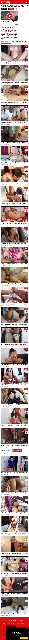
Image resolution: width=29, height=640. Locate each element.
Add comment (17, 450)
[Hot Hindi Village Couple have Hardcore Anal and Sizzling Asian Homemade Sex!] (14, 436)
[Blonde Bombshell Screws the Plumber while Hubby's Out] (14, 356)
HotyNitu (5, 9)
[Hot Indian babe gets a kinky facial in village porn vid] (14, 174)
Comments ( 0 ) (6, 450)
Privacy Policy (21, 623)
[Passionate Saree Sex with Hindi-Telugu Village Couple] (14, 73)
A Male (12, 9)
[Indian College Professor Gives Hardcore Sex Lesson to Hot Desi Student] (14, 376)
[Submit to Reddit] (12, 13)
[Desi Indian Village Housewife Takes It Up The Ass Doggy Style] (14, 396)
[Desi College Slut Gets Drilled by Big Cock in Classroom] (14, 335)
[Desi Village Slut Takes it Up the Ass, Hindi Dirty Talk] (14, 53)
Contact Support (11, 620)
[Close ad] (27, 628)
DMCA (20, 620)
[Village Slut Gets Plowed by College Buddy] (14, 134)
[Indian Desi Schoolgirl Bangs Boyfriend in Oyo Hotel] (14, 416)
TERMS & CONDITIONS (8, 623)
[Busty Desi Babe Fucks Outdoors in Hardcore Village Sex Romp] (14, 113)
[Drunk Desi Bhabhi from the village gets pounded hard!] (14, 275)
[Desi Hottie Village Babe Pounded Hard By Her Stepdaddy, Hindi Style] (14, 154)
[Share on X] (15, 13)
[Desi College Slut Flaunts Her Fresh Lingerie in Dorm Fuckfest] (14, 315)
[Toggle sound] (7, 628)
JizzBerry (5, 2)
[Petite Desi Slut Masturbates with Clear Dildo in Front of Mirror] (14, 295)
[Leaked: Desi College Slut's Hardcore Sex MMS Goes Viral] (14, 194)
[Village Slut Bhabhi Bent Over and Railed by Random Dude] (14, 214)
